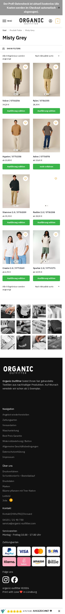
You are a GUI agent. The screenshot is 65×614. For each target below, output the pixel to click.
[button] (57, 21)
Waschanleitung (10, 430)
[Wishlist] (25, 66)
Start (4, 30)
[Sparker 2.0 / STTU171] (46, 247)
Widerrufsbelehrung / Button (17, 441)
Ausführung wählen (16, 111)
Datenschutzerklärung (13, 451)
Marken (6, 486)
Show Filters (14, 48)
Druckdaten (8, 481)
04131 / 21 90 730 (13, 519)
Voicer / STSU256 (11, 100)
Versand (28, 513)
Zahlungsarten (9, 419)
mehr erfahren (46, 166)
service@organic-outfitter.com (19, 523)
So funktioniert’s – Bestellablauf (18, 475)
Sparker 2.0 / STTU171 (44, 268)
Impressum (8, 457)
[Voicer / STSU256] (16, 79)
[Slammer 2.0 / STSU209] (16, 191)
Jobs (4, 500)
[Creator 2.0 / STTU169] (16, 247)
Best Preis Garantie (12, 435)
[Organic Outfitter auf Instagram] (5, 579)
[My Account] (50, 21)
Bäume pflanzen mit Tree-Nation (19, 490)
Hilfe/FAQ (17, 513)
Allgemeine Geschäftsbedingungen (20, 446)
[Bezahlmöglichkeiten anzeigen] (31, 556)
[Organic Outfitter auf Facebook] (14, 579)
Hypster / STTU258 (11, 156)
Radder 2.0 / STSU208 (44, 212)
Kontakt (6, 513)
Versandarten (9, 425)
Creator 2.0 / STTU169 (13, 268)
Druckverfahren (10, 471)
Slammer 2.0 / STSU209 (14, 212)
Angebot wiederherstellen (15, 414)
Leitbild (6, 495)
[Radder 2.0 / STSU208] (46, 191)
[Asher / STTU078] (46, 135)
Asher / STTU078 (41, 156)
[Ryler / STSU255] (46, 79)
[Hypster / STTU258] (16, 135)
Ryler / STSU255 (41, 100)
